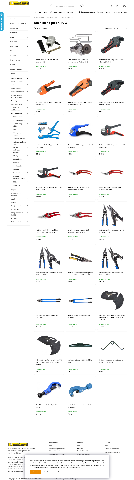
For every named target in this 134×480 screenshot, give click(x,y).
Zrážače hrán (17, 117)
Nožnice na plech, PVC (19, 143)
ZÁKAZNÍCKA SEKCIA (57, 12)
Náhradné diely (16, 104)
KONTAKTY (70, 12)
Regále (13, 190)
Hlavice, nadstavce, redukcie (17, 150)
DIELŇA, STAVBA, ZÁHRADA (18, 24)
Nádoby (14, 101)
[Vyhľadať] (52, 6)
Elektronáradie (16, 88)
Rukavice (14, 218)
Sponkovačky (17, 166)
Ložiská (12, 65)
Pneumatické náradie (16, 194)
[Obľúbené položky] (117, 6)
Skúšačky (16, 129)
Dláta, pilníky (17, 159)
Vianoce (13, 56)
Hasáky (15, 156)
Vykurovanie (14, 51)
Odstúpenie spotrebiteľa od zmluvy (90, 12)
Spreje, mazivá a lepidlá (17, 214)
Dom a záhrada (16, 81)
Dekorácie (13, 33)
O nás (108, 12)
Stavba (13, 199)
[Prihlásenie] (111, 6)
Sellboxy (12, 74)
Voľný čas (13, 42)
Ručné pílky (17, 173)
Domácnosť (14, 28)
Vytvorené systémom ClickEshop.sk (67, 479)
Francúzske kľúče (19, 120)
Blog (45, 12)
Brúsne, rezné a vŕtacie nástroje (16, 96)
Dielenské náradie (17, 92)
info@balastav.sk (114, 452)
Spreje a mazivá (17, 206)
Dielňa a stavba (16, 222)
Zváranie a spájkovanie (15, 109)
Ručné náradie (16, 113)
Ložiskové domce (16, 69)
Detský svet (14, 46)
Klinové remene (15, 60)
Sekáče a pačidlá (19, 139)
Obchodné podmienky (57, 449)
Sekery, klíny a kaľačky (17, 134)
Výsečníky (16, 163)
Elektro (12, 37)
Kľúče (15, 182)
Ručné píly (16, 185)
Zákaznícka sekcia (55, 451)
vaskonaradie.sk (16, 78)
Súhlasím (35, 472)
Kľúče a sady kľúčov (17, 125)
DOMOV (38, 12)
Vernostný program (120, 12)
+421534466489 (113, 449)
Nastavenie (48, 472)
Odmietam (62, 472)
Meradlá (16, 169)
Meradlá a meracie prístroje (19, 177)
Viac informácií (74, 467)
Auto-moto (15, 85)
